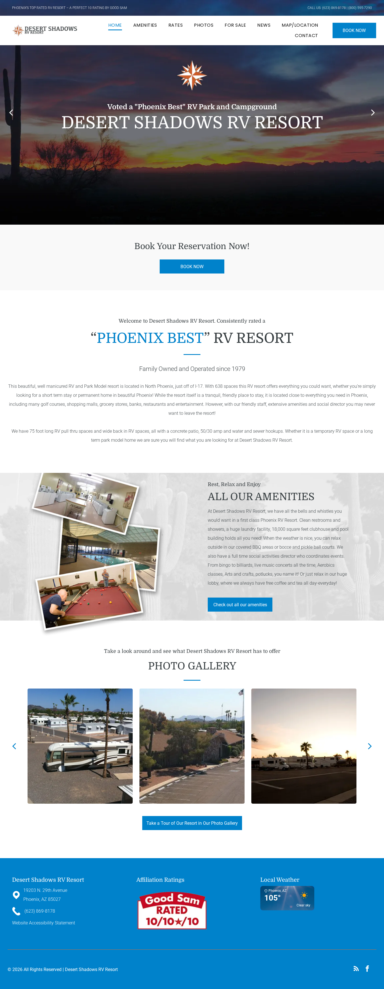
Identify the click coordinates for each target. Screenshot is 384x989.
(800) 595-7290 (360, 8)
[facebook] (367, 969)
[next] (373, 112)
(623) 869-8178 (334, 8)
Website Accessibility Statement (43, 923)
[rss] (356, 969)
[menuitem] (115, 25)
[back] (11, 112)
